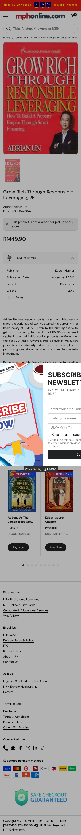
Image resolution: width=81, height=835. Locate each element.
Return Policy (12, 651)
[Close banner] (77, 5)
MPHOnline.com (13, 830)
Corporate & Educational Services (25, 610)
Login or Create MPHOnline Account (27, 681)
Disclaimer (10, 711)
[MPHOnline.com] (40, 16)
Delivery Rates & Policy (18, 640)
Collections (22, 37)
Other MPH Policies (16, 727)
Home (6, 37)
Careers (8, 692)
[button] (73, 16)
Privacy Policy (12, 722)
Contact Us (10, 662)
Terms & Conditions (16, 716)
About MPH (10, 656)
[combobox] (40, 28)
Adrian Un (20, 207)
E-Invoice (9, 635)
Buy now (18, 547)
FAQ (5, 645)
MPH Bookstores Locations (21, 599)
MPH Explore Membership (20, 686)
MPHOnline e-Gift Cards (19, 605)
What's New (11, 615)
